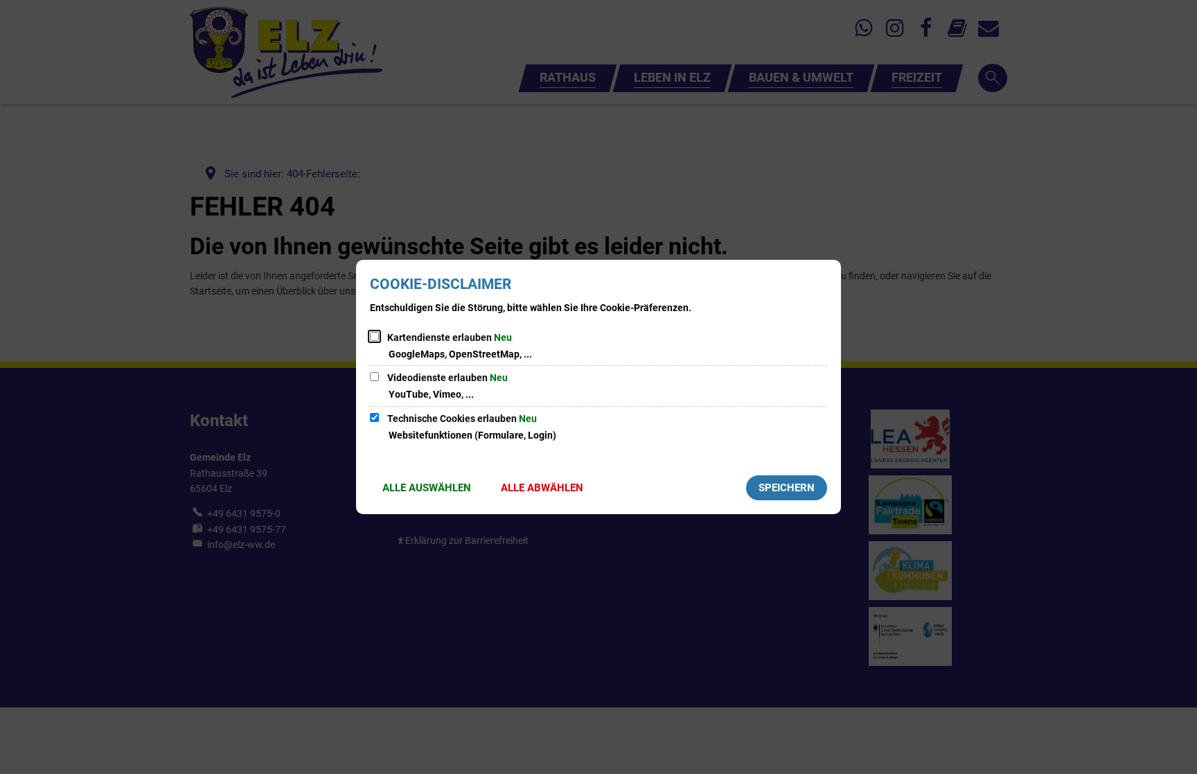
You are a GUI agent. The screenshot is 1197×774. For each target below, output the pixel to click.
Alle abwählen (542, 488)
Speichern (787, 488)
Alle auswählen (426, 488)
